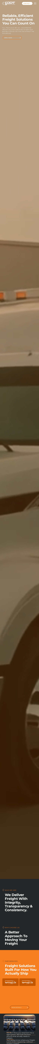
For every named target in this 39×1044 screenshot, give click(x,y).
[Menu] (35, 3)
